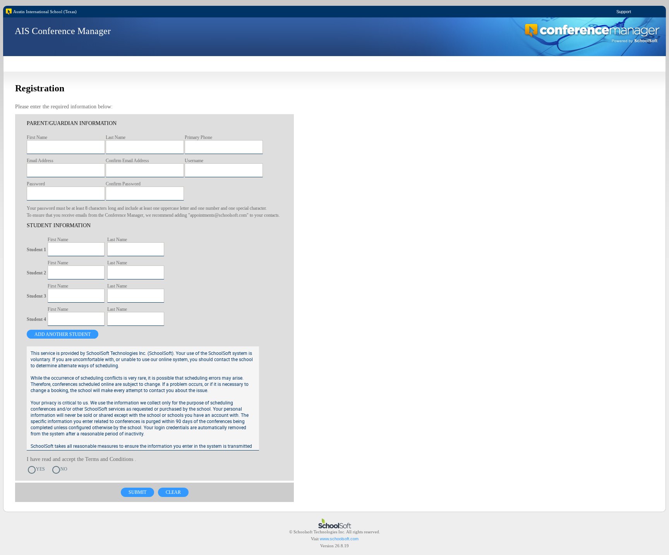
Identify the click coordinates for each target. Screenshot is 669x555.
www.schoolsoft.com (339, 538)
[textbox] (66, 147)
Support (623, 11)
